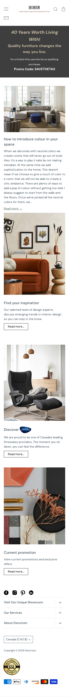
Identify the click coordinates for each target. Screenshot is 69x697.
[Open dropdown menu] (60, 602)
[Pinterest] (23, 595)
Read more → (13, 208)
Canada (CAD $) (16, 639)
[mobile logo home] (34, 9)
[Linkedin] (31, 594)
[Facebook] (6, 594)
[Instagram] (14, 594)
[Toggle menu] (6, 9)
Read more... (16, 326)
